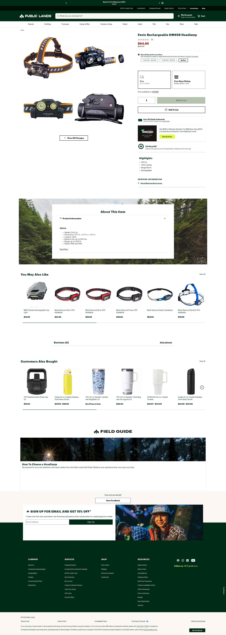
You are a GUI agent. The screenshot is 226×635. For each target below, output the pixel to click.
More (182, 24)
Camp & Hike (85, 24)
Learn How (166, 121)
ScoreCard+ (141, 8)
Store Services (69, 577)
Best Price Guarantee (145, 581)
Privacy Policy (62, 621)
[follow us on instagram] (183, 560)
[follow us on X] (188, 560)
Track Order (194, 8)
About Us (31, 565)
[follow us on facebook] (179, 560)
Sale (196, 24)
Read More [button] (64, 249)
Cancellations (142, 573)
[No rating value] (144, 40)
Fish (154, 24)
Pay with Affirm (69, 597)
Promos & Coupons (107, 573)
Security (140, 605)
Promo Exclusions (143, 593)
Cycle (140, 24)
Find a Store (182, 8)
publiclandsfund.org (150, 629)
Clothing (47, 24)
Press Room (32, 585)
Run (168, 24)
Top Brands (105, 577)
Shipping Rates (143, 577)
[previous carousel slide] (66, 3)
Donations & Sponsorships (36, 569)
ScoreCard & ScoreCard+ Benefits (76, 569)
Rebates (104, 569)
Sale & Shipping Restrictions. (151, 183)
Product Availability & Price (146, 585)
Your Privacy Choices (138, 621)
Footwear (65, 24)
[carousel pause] (162, 3)
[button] (74, 138)
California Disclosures (198, 621)
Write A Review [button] (166, 342)
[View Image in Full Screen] (48, 57)
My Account (68, 581)
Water (125, 24)
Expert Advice (169, 8)
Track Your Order (70, 589)
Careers (30, 577)
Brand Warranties (143, 601)
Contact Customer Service (73, 585)
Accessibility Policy (101, 621)
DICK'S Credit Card (126, 8)
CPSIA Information (144, 589)
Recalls (140, 597)
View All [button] (202, 274)
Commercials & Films (35, 581)
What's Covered (192, 56)
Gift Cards (68, 593)
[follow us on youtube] (193, 560)
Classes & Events (155, 8)
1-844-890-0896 (142, 626)
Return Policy (142, 569)
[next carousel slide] (159, 3)
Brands (31, 24)
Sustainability (32, 573)
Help (203, 8)
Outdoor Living (106, 24)
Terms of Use (25, 621)
